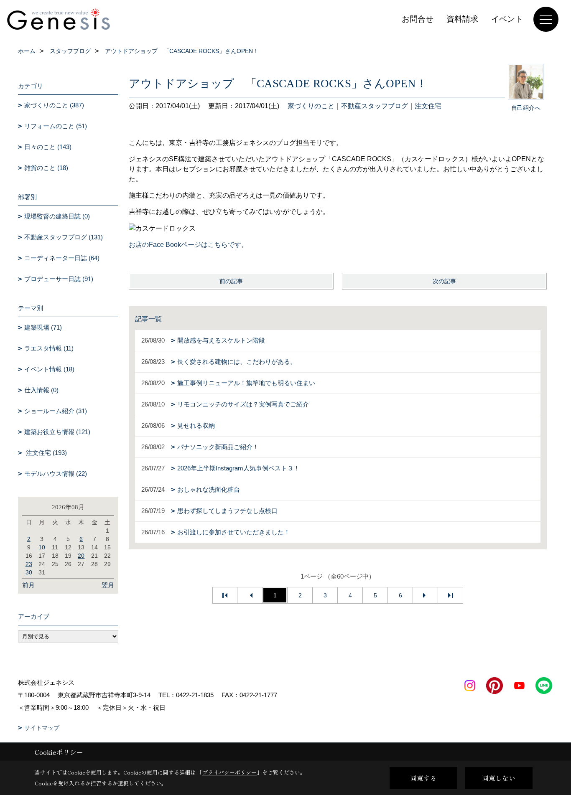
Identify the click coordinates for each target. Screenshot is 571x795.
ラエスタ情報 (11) (49, 348)
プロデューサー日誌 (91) (58, 278)
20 (81, 555)
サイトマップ (41, 727)
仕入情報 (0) (41, 390)
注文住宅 (428, 105)
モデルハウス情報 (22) (55, 473)
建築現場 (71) (43, 327)
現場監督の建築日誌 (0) (57, 216)
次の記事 (444, 281)
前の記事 (231, 281)
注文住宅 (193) (45, 452)
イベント (507, 19)
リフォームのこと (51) (55, 126)
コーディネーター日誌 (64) (61, 258)
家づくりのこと (311, 105)
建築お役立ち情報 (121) (57, 431)
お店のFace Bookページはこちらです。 (188, 244)
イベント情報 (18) (49, 369)
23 (28, 564)
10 (41, 547)
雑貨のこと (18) (46, 167)
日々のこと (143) (47, 146)
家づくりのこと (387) (54, 105)
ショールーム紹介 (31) (55, 410)
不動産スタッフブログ (374, 105)
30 (28, 572)
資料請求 (462, 19)
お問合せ (417, 19)
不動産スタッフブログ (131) (63, 237)
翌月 (108, 585)
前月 (28, 585)
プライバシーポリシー (229, 772)
